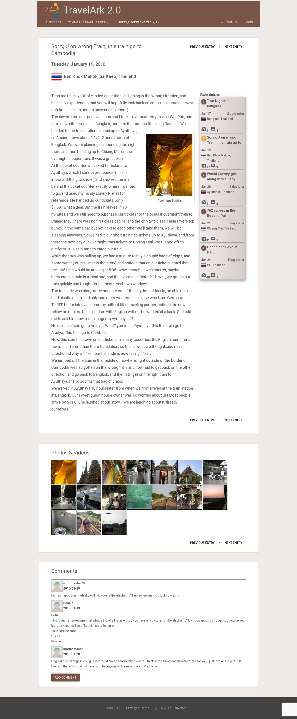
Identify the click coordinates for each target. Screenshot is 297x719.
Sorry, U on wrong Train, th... (140, 22)
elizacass (53, 22)
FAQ (120, 708)
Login (249, 22)
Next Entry (233, 47)
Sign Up (232, 22)
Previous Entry (202, 47)
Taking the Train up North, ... (89, 22)
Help (110, 708)
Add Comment (65, 677)
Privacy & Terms (137, 708)
